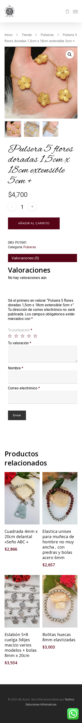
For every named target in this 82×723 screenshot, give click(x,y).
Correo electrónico (24, 388)
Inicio (9, 35)
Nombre (15, 368)
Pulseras (47, 35)
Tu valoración (19, 343)
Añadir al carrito (33, 223)
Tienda (27, 35)
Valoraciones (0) (25, 258)
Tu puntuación (20, 330)
